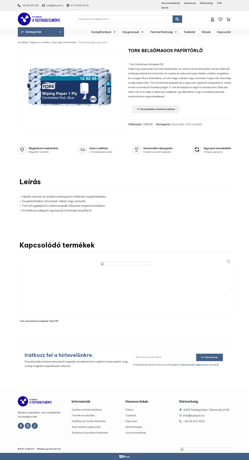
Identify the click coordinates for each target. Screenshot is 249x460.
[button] (21, 289)
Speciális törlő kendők (64, 42)
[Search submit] (177, 19)
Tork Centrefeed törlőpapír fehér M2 (38, 321)
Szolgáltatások (101, 32)
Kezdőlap (23, 42)
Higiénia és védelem (40, 42)
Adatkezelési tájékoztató (194, 364)
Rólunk (206, 32)
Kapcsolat (224, 32)
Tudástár (189, 32)
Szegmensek (130, 32)
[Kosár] (228, 18)
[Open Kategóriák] (60, 32)
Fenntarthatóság (161, 32)
